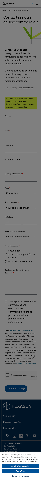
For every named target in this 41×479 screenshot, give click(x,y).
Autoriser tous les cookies (20, 466)
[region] (20, 465)
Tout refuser (20, 471)
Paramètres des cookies (20, 476)
